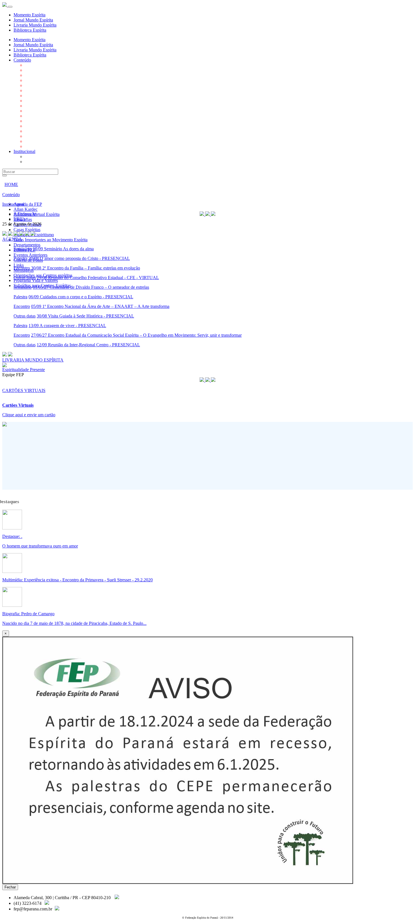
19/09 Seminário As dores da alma (63, 248)
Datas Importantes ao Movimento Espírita (62, 100)
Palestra (20, 258)
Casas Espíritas (38, 90)
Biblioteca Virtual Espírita (48, 75)
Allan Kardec (37, 70)
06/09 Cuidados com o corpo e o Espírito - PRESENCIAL (81, 296)
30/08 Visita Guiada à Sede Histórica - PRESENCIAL (85, 316)
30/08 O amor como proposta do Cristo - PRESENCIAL (79, 258)
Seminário (23, 248)
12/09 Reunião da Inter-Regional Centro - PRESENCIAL (88, 344)
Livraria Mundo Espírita (35, 25)
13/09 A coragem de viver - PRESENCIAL (67, 325)
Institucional (24, 151)
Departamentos (38, 105)
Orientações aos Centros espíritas (54, 136)
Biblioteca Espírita (30, 30)
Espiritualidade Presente (23, 369)
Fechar (10, 887)
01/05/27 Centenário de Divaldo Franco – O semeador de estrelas (91, 287)
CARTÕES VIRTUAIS (23, 390)
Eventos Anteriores (42, 115)
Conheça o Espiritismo (45, 95)
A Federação (36, 156)
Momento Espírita (29, 14)
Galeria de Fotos (39, 121)
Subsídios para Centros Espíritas (53, 146)
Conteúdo (22, 60)
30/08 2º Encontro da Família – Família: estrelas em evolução (85, 268)
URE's (31, 161)
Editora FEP (36, 110)
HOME (11, 184)
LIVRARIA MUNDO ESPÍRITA (33, 360)
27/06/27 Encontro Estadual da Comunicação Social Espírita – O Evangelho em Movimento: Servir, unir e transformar (136, 335)
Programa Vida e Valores (47, 141)
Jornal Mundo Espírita (33, 19)
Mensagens (35, 131)
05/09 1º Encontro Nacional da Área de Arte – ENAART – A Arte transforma (100, 306)
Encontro (22, 268)
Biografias (34, 80)
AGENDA (12, 239)
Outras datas (25, 277)
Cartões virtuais (39, 85)
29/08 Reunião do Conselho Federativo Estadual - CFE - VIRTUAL (98, 277)
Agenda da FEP (39, 65)
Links (30, 126)
